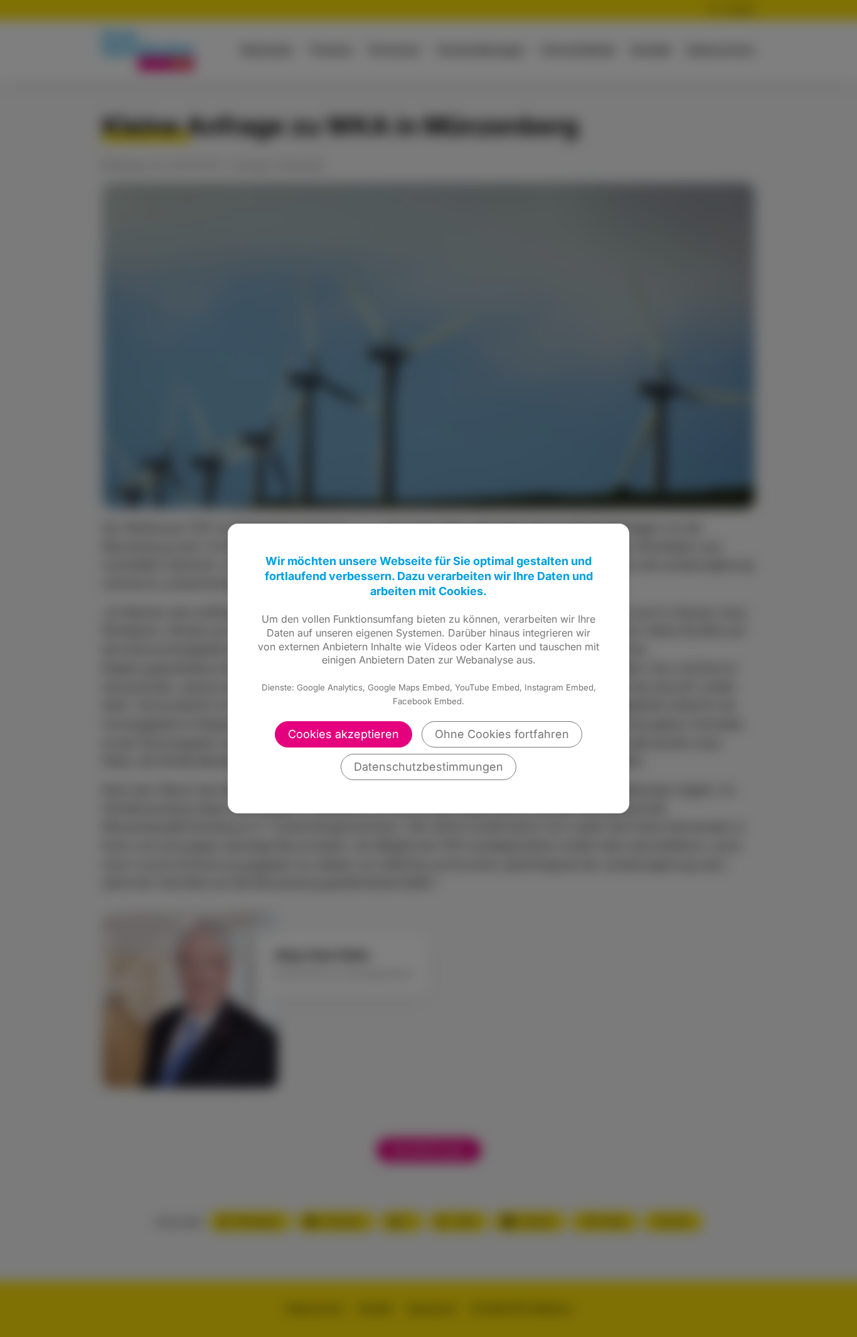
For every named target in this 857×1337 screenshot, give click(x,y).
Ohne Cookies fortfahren (502, 734)
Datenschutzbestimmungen (428, 766)
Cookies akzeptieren (343, 734)
